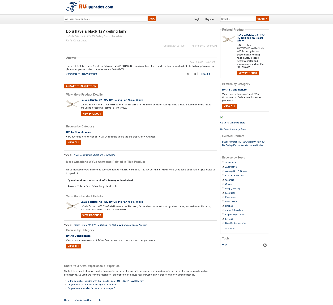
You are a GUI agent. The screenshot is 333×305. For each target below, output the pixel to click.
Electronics (231, 197)
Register (209, 19)
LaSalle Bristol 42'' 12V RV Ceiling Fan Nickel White (112, 100)
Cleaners (229, 180)
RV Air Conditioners (78, 132)
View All (73, 142)
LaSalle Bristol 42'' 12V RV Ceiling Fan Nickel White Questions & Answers (110, 224)
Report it (205, 74)
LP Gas (229, 219)
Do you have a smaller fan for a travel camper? (91, 288)
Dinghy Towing (232, 188)
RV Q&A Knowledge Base (233, 129)
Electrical (230, 193)
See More (230, 228)
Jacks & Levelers (234, 210)
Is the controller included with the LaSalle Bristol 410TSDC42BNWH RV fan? (106, 280)
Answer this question (81, 86)
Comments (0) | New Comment (81, 73)
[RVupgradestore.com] (89, 6)
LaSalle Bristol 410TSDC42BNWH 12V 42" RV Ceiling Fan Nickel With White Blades (243, 143)
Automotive (231, 167)
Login (197, 19)
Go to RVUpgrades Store (232, 122)
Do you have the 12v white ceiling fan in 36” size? (93, 284)
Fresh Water (231, 201)
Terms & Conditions (83, 300)
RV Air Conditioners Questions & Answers (94, 154)
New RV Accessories (235, 223)
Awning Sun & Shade (236, 171)
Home (67, 300)
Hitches (229, 206)
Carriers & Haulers (234, 175)
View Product (91, 113)
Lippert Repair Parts (235, 214)
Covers (228, 184)
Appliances (230, 162)
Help (224, 244)
